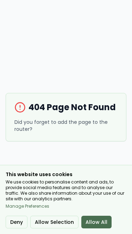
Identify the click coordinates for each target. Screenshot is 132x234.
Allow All (96, 222)
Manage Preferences (27, 206)
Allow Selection (54, 222)
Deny (16, 222)
